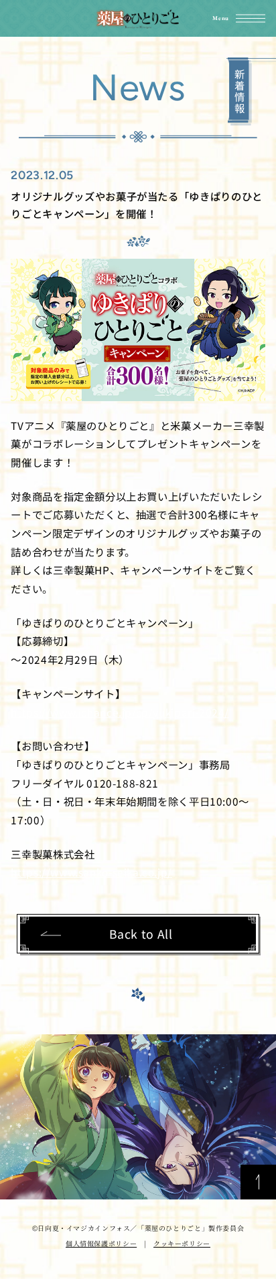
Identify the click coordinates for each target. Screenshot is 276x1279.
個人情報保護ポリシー (101, 1243)
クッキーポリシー (181, 1243)
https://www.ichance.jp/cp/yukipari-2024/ (120, 712)
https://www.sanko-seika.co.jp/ (91, 871)
